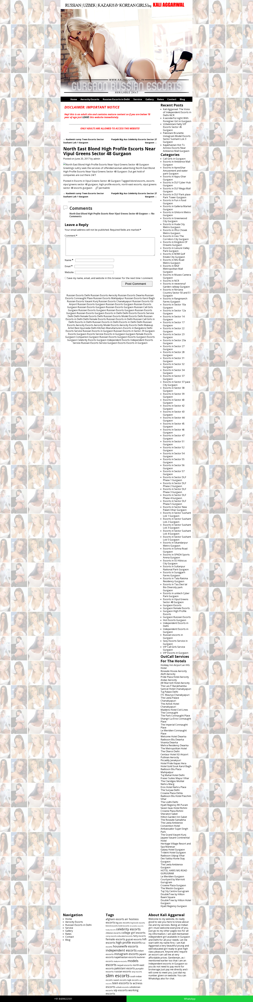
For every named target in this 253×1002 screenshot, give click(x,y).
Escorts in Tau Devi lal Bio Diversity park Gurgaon (175, 587)
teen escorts (120, 983)
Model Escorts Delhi (132, 316)
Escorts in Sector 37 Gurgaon (173, 377)
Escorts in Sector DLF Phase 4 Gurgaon (174, 496)
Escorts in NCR (171, 280)
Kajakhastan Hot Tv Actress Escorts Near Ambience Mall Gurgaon (176, 148)
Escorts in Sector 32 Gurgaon (173, 365)
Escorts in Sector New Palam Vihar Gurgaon (175, 508)
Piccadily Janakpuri (171, 760)
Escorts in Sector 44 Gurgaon (173, 419)
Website (69, 272)
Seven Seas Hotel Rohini (174, 808)
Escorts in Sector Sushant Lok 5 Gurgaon (177, 538)
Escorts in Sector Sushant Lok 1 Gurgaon (177, 514)
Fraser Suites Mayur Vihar (175, 778)
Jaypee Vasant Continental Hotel (175, 839)
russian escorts (122, 971)
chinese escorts (113, 932)
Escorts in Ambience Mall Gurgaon (176, 163)
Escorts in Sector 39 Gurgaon (173, 395)
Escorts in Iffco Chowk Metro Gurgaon (175, 231)
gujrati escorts (134, 939)
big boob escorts (137, 923)
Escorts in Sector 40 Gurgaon (173, 401)
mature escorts (120, 961)
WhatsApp (189, 998)
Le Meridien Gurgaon (172, 876)
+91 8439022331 (63, 998)
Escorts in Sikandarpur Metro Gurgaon (175, 544)
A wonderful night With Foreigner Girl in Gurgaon (177, 119)
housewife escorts (125, 946)
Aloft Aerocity (168, 674)
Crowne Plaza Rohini (172, 811)
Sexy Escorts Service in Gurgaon (175, 642)
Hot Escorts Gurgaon (174, 620)
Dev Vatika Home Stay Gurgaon (173, 860)
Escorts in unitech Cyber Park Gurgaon (176, 595)
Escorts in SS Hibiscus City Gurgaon (175, 562)
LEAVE (85, 117)
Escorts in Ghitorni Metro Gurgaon (177, 214)
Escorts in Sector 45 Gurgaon (173, 425)
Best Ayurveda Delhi (86, 328)
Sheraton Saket (169, 813)
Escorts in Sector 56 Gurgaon (173, 467)
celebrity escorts (128, 929)
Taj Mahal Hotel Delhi (172, 775)
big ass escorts (123, 922)
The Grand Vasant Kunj (173, 834)
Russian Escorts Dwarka (131, 295)
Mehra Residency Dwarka (174, 745)
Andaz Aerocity (169, 680)
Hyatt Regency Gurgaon (174, 906)
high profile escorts (109, 184)
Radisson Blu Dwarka (172, 739)
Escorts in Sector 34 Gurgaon (173, 371)
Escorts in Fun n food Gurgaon (174, 202)
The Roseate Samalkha (173, 819)
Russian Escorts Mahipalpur (108, 298)
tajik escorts (133, 980)
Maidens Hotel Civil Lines (174, 709)
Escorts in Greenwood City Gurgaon (175, 220)
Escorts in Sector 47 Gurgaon (173, 437)
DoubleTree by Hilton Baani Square (172, 896)
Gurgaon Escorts (126, 337)
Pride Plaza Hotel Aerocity (175, 677)
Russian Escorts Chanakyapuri (115, 301)
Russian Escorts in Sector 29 (128, 331)
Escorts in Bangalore (134, 328)
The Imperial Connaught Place (174, 726)
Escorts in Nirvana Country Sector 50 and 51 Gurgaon (177, 292)
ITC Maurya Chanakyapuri (175, 694)
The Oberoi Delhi (170, 751)
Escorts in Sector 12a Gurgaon (174, 312)
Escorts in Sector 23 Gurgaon (173, 336)
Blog (182, 99)
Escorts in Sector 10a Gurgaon (174, 306)
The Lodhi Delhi (169, 802)
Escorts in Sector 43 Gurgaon (173, 413)
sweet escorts (120, 980)
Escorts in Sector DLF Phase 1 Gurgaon (174, 479)
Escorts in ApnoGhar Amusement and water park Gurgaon (175, 170)
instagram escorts (126, 954)
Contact (171, 99)
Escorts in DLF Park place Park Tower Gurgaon (176, 196)
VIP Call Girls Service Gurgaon (174, 648)
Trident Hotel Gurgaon (173, 852)
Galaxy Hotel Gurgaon (173, 849)
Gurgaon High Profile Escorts (174, 612)
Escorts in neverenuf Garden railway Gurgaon (176, 285)
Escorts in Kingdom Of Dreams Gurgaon (175, 243)
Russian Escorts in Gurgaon (98, 331)
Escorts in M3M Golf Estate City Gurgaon (174, 255)
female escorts (115, 939)
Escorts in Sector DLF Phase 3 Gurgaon (174, 490)
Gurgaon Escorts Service (90, 334)
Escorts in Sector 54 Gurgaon (173, 455)
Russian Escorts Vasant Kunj (82, 301)
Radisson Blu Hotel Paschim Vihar (176, 797)
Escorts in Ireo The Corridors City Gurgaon (176, 237)
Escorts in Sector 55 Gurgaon (173, 461)
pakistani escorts (124, 968)
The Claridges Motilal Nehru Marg (172, 783)
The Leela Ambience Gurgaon (172, 866)
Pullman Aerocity (170, 757)
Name (69, 260)
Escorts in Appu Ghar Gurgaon (174, 178)
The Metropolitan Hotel (174, 748)
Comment (71, 235)
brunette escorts (136, 926)
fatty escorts (139, 935)
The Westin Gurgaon (172, 888)
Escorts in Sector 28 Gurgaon (173, 353)
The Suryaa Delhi (170, 790)
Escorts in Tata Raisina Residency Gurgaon (175, 580)
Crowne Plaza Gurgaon (173, 885)
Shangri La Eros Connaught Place (176, 720)
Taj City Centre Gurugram (175, 891)
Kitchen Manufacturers (110, 328)
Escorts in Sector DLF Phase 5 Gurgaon (174, 502)
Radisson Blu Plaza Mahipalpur (171, 771)
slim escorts (118, 975)
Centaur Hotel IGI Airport (174, 754)
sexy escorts (137, 971)
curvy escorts (111, 936)
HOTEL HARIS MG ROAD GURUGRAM (174, 872)
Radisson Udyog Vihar (173, 855)
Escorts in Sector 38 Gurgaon (173, 389)
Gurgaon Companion (76, 337)
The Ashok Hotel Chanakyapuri (170, 705)
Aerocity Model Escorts (106, 325)
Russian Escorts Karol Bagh (140, 298)
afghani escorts (115, 919)
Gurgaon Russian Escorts (103, 337)
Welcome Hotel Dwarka (173, 736)
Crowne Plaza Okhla (172, 793)
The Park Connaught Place (175, 715)
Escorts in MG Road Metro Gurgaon (173, 261)
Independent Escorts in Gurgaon (175, 630)
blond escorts (137, 180)
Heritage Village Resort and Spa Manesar (176, 845)
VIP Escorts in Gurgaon (175, 652)
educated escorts (125, 936)
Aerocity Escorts (90, 99)
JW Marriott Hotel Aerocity (175, 682)
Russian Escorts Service (94, 343)
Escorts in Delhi (113, 313)
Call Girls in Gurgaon (174, 158)
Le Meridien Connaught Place (174, 732)
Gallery (150, 99)
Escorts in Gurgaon (114, 334)
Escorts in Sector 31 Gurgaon (173, 359)
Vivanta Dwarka (169, 742)
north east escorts (132, 184)
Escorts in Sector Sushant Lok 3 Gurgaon (177, 526)
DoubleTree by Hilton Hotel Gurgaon (176, 902)
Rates (160, 99)
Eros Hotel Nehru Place (173, 787)
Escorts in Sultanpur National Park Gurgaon (176, 568)
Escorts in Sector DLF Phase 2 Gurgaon (174, 485)
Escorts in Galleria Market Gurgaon (177, 208)
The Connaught (169, 712)
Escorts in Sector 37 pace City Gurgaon (176, 383)
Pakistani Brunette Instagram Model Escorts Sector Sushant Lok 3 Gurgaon (176, 137)
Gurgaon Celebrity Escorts (81, 340)
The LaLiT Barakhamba (174, 686)
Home (73, 99)
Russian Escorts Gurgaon (91, 304)
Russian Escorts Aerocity (104, 295)
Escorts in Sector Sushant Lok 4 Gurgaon (177, 532)
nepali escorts (124, 965)
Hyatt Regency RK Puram (174, 805)
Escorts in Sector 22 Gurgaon (173, 330)
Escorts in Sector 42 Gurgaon (173, 407)
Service (137, 99)
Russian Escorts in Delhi (116, 99)
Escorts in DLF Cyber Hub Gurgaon (177, 184)
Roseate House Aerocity (174, 671)
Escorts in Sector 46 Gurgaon (173, 431)
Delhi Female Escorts (85, 316)
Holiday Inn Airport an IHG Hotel (175, 666)
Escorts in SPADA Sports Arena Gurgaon (176, 556)
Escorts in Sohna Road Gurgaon (175, 550)
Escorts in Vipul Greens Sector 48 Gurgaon (97, 180)
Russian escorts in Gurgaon (173, 636)
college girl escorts (133, 932)
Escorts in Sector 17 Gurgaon (173, 324)
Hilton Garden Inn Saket (174, 817)
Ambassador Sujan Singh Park (174, 830)
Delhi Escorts (130, 313)
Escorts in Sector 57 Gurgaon (173, 473)
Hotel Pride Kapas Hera (173, 763)
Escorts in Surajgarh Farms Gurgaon (174, 574)
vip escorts (121, 990)
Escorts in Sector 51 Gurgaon (173, 443)
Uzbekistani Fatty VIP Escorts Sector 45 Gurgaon (174, 127)
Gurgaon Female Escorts (176, 608)
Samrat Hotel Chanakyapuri (176, 688)
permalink (104, 187)
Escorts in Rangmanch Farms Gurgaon (175, 300)
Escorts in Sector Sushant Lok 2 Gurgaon (177, 520)
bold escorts (123, 925)
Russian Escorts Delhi (78, 295)
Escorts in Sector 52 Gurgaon (173, 449)
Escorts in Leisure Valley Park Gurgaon (176, 249)
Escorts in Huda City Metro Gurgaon (174, 226)
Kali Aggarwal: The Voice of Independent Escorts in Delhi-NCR (177, 112)
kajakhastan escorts (125, 957)
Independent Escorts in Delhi (175, 624)
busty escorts (111, 930)
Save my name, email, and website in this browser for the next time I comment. (110, 278)
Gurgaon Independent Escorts (113, 340)
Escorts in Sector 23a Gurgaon (174, 342)
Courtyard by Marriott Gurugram (173, 881)
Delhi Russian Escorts (109, 316)
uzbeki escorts (122, 987)
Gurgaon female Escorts (139, 334)
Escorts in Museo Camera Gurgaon (177, 276)
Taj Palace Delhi (169, 691)
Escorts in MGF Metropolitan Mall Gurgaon (173, 268)
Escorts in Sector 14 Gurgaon (173, 318)
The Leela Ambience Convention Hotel (172, 824)
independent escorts (121, 950)
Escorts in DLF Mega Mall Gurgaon (177, 190)
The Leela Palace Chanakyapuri (170, 699)
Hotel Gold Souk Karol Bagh (176, 766)
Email (69, 266)
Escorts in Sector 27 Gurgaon (173, 348)
